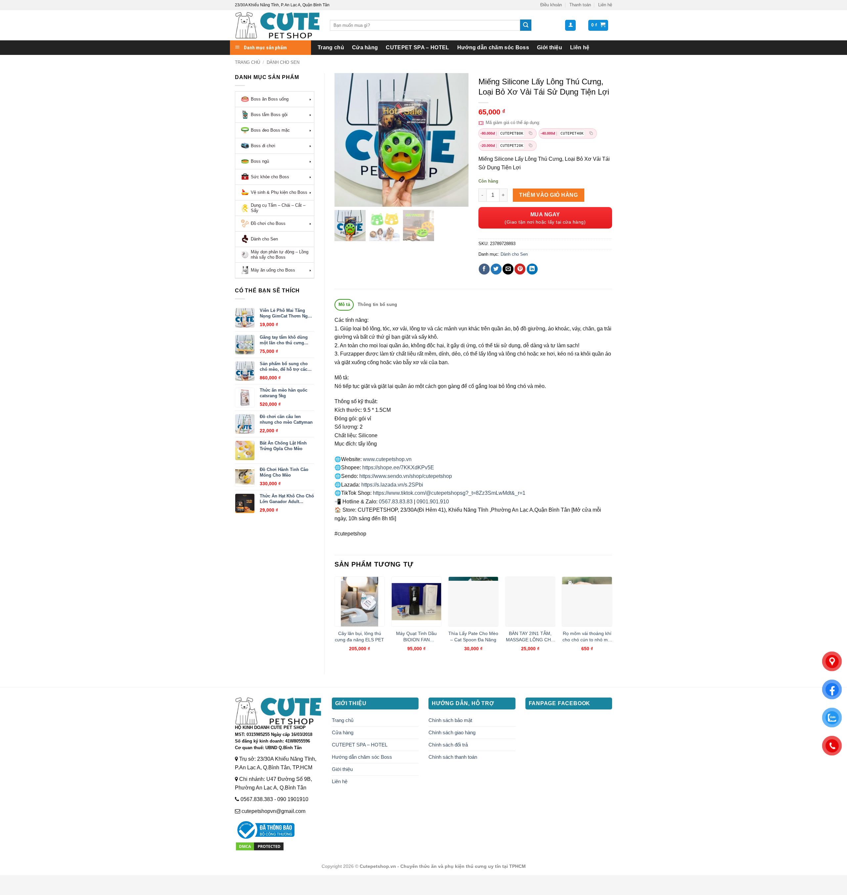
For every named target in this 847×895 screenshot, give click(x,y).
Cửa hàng (365, 47)
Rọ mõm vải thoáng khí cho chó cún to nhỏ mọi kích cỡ (586, 637)
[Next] (612, 619)
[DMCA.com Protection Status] (260, 846)
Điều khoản (551, 4)
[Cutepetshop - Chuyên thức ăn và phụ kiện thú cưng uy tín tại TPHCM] (277, 25)
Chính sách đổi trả (448, 744)
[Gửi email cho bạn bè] (508, 269)
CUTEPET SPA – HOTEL (417, 47)
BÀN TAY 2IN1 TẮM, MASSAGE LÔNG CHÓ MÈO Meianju (530, 637)
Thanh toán (580, 4)
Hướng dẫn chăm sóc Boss (493, 47)
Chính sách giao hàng (451, 732)
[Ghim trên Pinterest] (519, 269)
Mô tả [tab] (344, 304)
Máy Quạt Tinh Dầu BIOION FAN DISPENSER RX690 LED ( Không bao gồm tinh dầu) (416, 637)
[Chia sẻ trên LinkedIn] (532, 269)
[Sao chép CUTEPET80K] (531, 133)
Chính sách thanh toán (452, 757)
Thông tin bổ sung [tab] (377, 304)
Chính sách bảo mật (450, 720)
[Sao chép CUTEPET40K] (591, 133)
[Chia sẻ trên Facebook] (484, 269)
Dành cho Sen (283, 62)
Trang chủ (331, 47)
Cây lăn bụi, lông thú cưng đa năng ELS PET (359, 636)
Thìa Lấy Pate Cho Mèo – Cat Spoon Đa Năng (473, 636)
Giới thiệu (549, 47)
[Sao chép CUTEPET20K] (531, 145)
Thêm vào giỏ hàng (548, 195)
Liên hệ (605, 4)
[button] (570, 25)
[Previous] (335, 619)
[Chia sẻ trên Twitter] (496, 269)
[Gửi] (525, 25)
